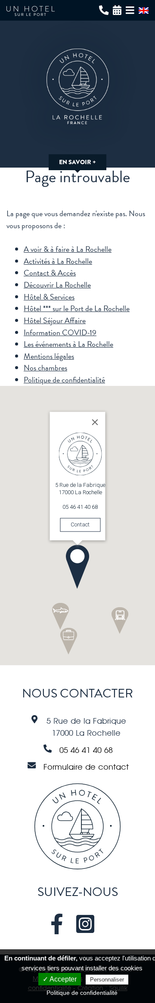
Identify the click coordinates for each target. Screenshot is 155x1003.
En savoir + (77, 162)
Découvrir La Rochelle (57, 285)
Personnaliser (107, 979)
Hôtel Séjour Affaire (55, 320)
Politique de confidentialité (64, 379)
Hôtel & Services (49, 297)
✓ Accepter (60, 979)
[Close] (95, 422)
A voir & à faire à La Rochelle (68, 249)
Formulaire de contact (86, 766)
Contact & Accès (50, 272)
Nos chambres (45, 367)
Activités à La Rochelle (58, 261)
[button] (77, 566)
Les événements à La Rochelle (68, 344)
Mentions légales (49, 356)
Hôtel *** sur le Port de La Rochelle (77, 308)
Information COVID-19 (60, 332)
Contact (80, 524)
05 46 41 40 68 (86, 750)
